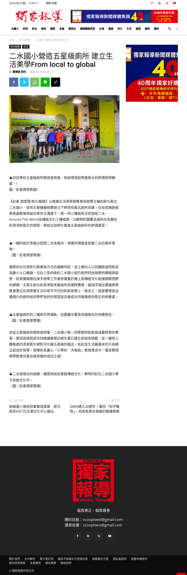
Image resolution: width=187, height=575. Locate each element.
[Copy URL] (55, 82)
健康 (138, 28)
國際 (52, 28)
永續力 (15, 28)
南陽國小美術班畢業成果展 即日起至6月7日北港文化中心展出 (34, 409)
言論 (61, 28)
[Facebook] (151, 3)
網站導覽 (50, 563)
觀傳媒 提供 (19, 71)
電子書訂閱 (46, 559)
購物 (156, 28)
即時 (25, 28)
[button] (171, 28)
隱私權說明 (120, 559)
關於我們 (14, 559)
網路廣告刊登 (100, 559)
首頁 (12, 40)
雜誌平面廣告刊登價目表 (73, 559)
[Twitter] (167, 3)
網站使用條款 (17, 563)
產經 (110, 28)
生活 (129, 28)
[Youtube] (174, 3)
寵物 (147, 28)
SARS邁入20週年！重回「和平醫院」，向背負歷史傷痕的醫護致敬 (94, 409)
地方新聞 (24, 40)
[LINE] (45, 82)
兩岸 (43, 28)
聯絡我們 (65, 563)
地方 (119, 28)
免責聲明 (35, 563)
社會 (101, 28)
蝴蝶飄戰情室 (87, 28)
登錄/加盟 (51, 3)
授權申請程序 (139, 559)
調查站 (72, 28)
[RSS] (159, 3)
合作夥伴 (29, 559)
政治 (34, 28)
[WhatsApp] (34, 82)
